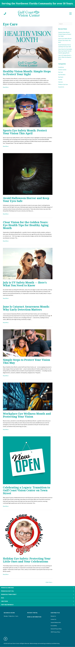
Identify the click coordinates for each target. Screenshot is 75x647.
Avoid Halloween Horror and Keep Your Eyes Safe (26, 199)
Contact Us (53, 619)
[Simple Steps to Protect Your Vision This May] (27, 343)
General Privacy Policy (56, 629)
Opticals (60, 82)
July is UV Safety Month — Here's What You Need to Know (25, 284)
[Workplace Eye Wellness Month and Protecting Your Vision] (27, 396)
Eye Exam (60, 77)
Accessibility (54, 625)
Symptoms (61, 87)
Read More (5, 87)
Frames (60, 79)
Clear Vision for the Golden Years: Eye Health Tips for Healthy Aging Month (26, 225)
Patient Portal (32, 612)
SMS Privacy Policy (55, 632)
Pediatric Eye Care (63, 84)
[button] (73, 588)
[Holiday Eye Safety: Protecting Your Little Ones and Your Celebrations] (24, 534)
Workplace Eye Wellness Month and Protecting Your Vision (27, 415)
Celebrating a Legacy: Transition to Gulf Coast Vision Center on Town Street (26, 490)
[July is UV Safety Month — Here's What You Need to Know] (27, 263)
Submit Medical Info (56, 622)
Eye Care (60, 72)
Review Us (53, 616)
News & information (34, 617)
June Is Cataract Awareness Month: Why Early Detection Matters (26, 308)
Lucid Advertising (55, 643)
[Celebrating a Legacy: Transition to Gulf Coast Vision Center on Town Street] (27, 460)
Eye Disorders (61, 74)
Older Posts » (49, 582)
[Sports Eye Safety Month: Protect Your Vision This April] (27, 110)
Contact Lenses (62, 69)
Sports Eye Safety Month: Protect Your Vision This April (25, 132)
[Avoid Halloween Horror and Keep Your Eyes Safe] (27, 174)
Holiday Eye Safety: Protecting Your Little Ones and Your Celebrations (27, 560)
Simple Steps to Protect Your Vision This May (26, 361)
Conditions (61, 67)
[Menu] (70, 13)
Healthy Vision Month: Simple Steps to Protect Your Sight (27, 73)
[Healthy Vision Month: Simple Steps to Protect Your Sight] (27, 47)
